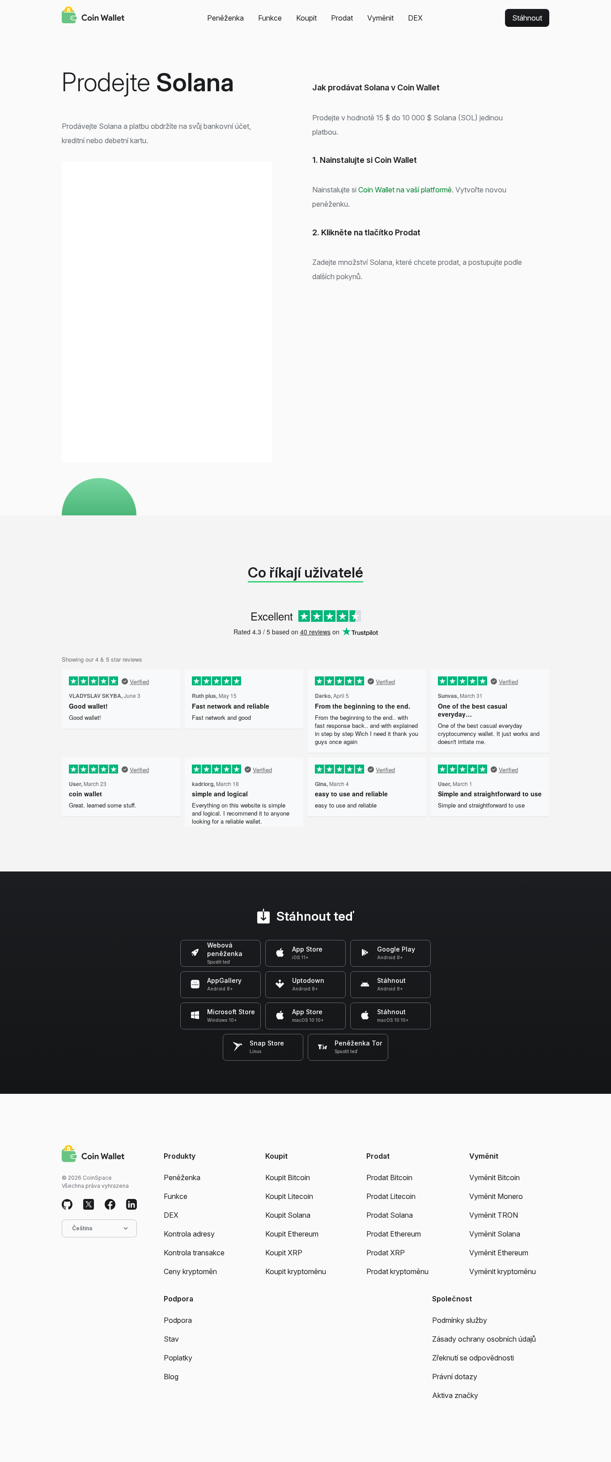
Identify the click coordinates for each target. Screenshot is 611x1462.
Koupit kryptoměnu (295, 1271)
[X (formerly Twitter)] (88, 1205)
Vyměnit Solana (494, 1233)
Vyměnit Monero (496, 1196)
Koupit (306, 17)
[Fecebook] (110, 1205)
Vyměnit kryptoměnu (502, 1271)
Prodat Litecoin (391, 1196)
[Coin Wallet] (93, 16)
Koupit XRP (283, 1252)
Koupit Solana (287, 1215)
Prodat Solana (389, 1215)
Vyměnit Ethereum (498, 1252)
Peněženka (225, 17)
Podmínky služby (459, 1320)
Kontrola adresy (189, 1233)
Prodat (342, 17)
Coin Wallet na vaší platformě (405, 189)
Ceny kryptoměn (190, 1271)
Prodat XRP (385, 1252)
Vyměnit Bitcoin (494, 1177)
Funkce (270, 17)
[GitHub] (67, 1205)
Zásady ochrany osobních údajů (484, 1338)
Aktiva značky (455, 1395)
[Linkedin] (131, 1205)
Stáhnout (527, 17)
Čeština (82, 1228)
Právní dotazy (454, 1376)
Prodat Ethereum (393, 1233)
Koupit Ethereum (291, 1233)
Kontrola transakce (194, 1252)
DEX (415, 17)
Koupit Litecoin (289, 1196)
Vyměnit (380, 17)
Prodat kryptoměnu (397, 1271)
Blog (171, 1376)
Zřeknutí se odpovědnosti (473, 1357)
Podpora (178, 1320)
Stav (171, 1338)
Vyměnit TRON (493, 1215)
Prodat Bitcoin (389, 1177)
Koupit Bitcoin (287, 1177)
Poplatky (178, 1357)
